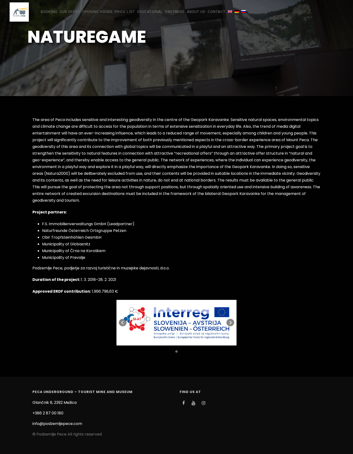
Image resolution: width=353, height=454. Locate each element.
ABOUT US (196, 12)
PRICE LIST (125, 12)
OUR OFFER (70, 12)
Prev (123, 323)
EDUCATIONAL (150, 12)
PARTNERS (174, 12)
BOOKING (49, 12)
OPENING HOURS (97, 12)
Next (230, 323)
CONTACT (216, 12)
